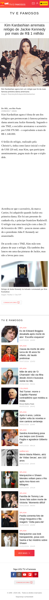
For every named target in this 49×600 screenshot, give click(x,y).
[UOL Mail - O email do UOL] (33, 3)
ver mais (22, 553)
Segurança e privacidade (24, 597)
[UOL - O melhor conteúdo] (4, 4)
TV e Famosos (24, 13)
